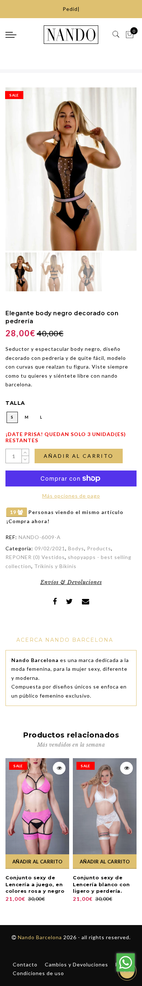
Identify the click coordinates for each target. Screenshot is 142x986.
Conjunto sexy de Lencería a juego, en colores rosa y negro (34, 884)
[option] (71, 169)
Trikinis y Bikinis (55, 566)
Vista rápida (59, 768)
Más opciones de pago (71, 496)
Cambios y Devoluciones (76, 964)
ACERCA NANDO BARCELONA (64, 640)
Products (99, 548)
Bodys (76, 548)
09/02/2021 (50, 548)
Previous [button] (19, 174)
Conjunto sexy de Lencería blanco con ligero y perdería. (101, 884)
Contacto (25, 964)
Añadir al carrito (79, 456)
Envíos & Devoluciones (71, 582)
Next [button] (114, 173)
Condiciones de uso (38, 973)
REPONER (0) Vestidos (35, 557)
